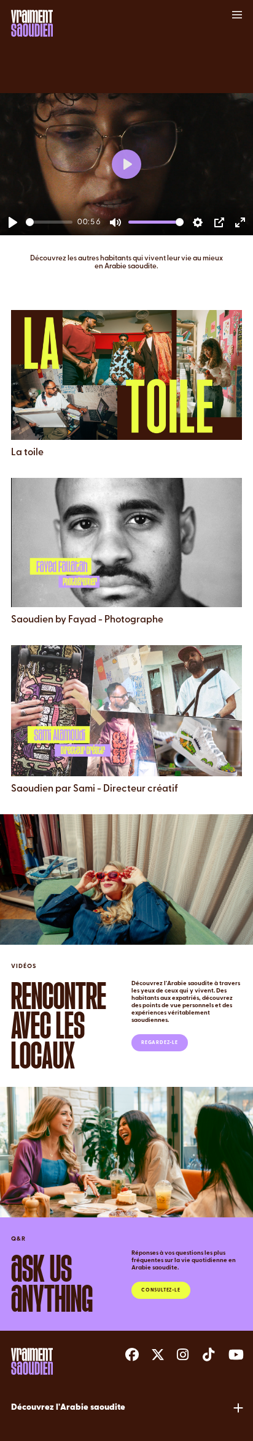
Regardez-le (159, 1042)
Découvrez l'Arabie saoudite (68, 1407)
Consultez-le (161, 1290)
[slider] (49, 222)
